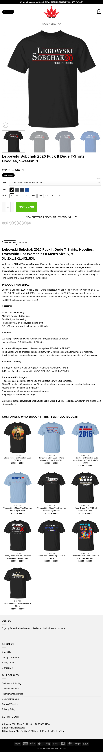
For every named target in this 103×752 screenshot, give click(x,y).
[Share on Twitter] (14, 223)
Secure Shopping (10, 699)
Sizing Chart (8, 662)
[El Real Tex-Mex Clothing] (52, 11)
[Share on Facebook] (9, 223)
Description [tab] (10, 243)
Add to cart (26, 207)
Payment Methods (10, 689)
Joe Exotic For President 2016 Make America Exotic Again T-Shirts (85, 460)
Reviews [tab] (23, 243)
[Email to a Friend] (19, 223)
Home (44, 24)
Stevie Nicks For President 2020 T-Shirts (17, 459)
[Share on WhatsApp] (4, 223)
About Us (6, 652)
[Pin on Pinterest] (24, 223)
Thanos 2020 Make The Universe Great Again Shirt (17, 509)
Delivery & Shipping (11, 683)
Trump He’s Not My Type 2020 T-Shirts (51, 557)
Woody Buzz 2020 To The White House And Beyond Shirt (17, 557)
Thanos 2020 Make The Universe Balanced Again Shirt (51, 509)
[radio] (12, 190)
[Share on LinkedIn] (28, 223)
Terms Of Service (10, 704)
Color (4, 189)
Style (4, 182)
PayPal (16, 339)
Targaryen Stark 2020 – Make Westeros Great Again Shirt (51, 459)
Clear (98, 178)
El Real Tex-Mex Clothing (55, 748)
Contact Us (7, 668)
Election (56, 24)
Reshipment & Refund (12, 694)
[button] (8, 12)
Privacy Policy (9, 709)
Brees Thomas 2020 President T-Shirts (17, 604)
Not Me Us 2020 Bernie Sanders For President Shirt (85, 557)
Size (4, 195)
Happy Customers (10, 657)
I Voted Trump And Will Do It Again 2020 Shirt (85, 509)
